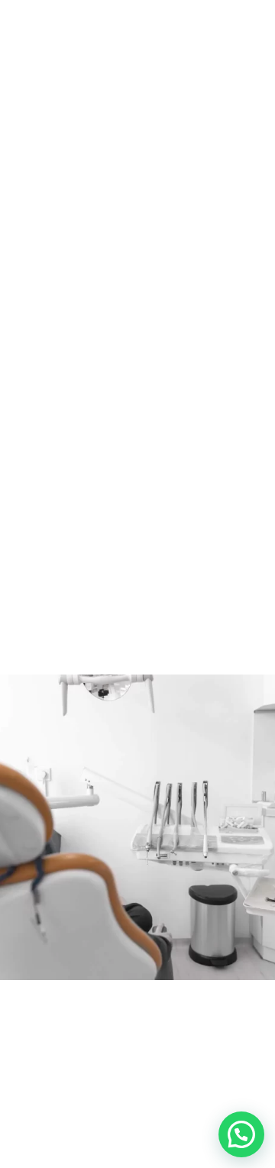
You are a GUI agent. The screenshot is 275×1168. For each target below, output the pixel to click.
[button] (241, 1134)
